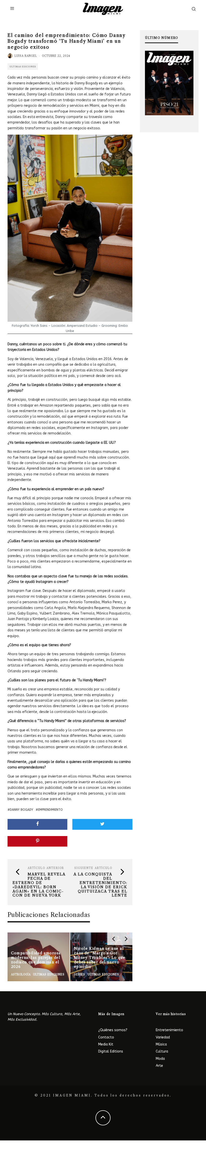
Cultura (162, 1051)
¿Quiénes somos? (112, 1030)
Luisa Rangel (26, 56)
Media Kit (105, 1044)
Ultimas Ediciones (23, 66)
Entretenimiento (169, 1030)
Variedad (163, 1037)
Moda (160, 1059)
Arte (159, 1066)
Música (161, 1044)
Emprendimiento (50, 809)
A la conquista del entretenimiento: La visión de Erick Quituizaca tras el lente (100, 885)
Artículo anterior (46, 868)
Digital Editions (110, 1051)
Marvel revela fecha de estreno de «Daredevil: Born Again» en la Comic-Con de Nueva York (39, 885)
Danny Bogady (21, 809)
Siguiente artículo (93, 868)
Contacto (106, 1037)
